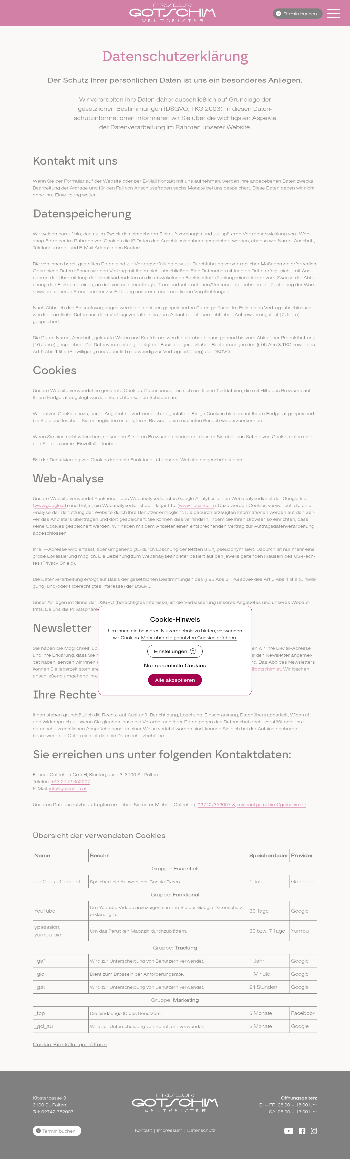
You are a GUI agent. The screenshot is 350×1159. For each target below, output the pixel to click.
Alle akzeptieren (175, 680)
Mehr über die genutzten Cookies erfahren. (189, 638)
